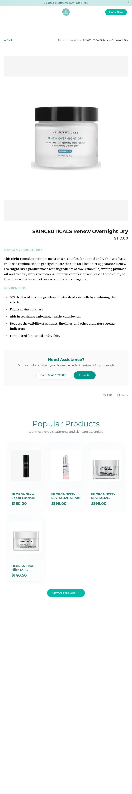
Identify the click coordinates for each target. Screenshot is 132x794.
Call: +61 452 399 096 (53, 375)
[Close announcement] (128, 3)
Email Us (84, 375)
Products (74, 40)
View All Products (63, 592)
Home (61, 40)
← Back (8, 40)
